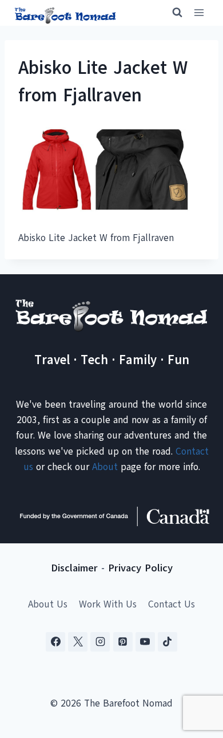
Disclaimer (74, 568)
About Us (47, 604)
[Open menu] (198, 13)
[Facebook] (55, 642)
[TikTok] (167, 642)
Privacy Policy (140, 568)
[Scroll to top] (194, 672)
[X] (77, 642)
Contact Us (171, 604)
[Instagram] (100, 642)
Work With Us (108, 604)
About (105, 466)
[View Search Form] (172, 12)
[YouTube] (145, 642)
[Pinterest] (123, 642)
